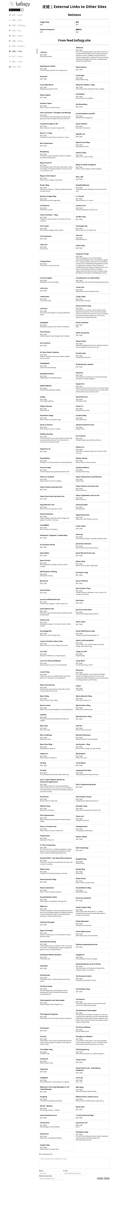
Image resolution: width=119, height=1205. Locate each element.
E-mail (65, 1171)
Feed (45, 54)
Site (41, 24)
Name (41, 1171)
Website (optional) (45, 1176)
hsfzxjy (23, 4)
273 (22, 10)
